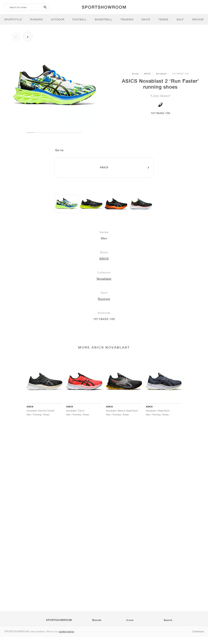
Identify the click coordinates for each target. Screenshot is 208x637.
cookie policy (66, 631)
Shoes (135, 73)
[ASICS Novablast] (91, 204)
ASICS (147, 73)
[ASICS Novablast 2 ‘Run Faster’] (66, 204)
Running (104, 298)
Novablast (161, 73)
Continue (198, 631)
